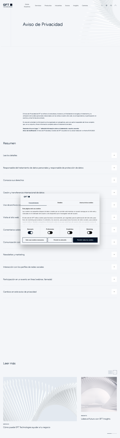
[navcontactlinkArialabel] (111, 5)
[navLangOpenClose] (106, 5)
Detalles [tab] (60, 202)
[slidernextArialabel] (115, 372)
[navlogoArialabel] (7, 5)
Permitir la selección (60, 240)
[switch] (50, 232)
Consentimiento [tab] (34, 203)
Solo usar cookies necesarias (35, 240)
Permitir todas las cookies (85, 240)
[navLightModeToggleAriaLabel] (115, 5)
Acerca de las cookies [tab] (86, 202)
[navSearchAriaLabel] (101, 5)
